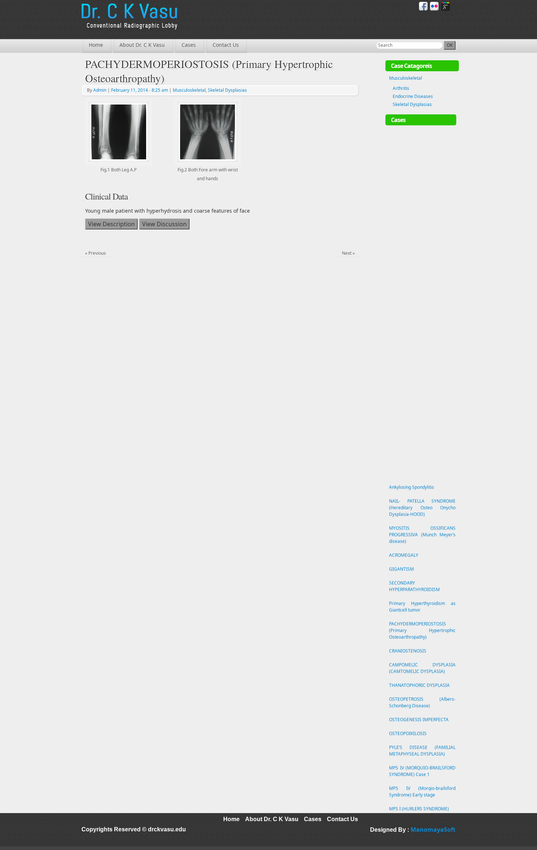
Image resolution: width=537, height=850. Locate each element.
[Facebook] (423, 6)
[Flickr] (434, 6)
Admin (99, 90)
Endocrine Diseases (413, 96)
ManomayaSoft (433, 830)
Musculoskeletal (189, 90)
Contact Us (226, 44)
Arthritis (401, 88)
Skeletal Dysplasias (227, 90)
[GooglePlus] (445, 6)
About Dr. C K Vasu (142, 44)
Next (348, 253)
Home (96, 44)
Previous (95, 253)
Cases (189, 44)
